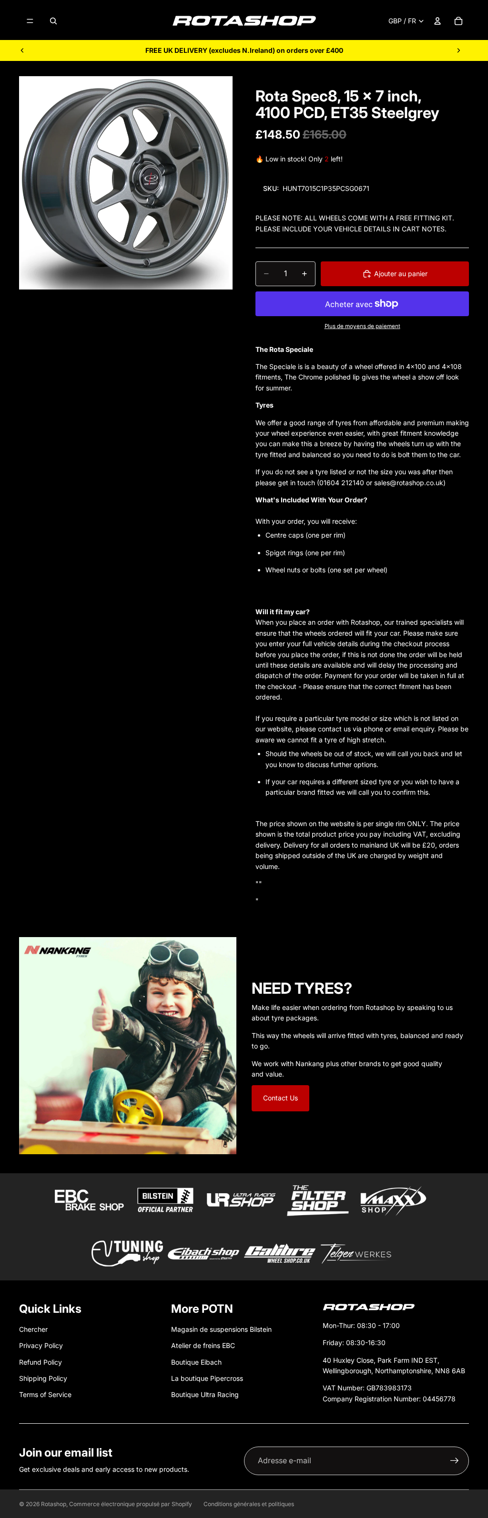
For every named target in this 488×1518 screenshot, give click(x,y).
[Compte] (437, 20)
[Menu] (30, 21)
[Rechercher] (53, 20)
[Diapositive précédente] (22, 50)
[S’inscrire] (455, 1461)
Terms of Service (45, 1394)
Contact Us (280, 1098)
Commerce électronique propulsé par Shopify (130, 1504)
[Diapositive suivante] (458, 50)
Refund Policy (40, 1362)
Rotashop (53, 1504)
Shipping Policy (43, 1378)
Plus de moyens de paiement (362, 326)
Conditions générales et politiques (248, 1504)
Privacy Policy (41, 1345)
